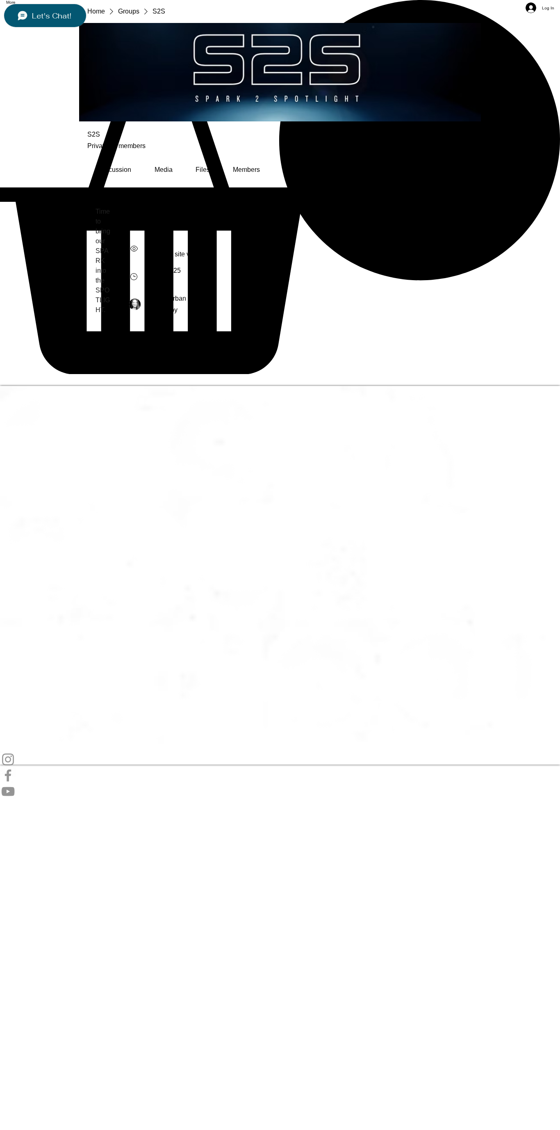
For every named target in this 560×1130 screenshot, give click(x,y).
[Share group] (468, 140)
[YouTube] (280, 791)
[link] (115, 169)
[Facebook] (280, 775)
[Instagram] (280, 759)
